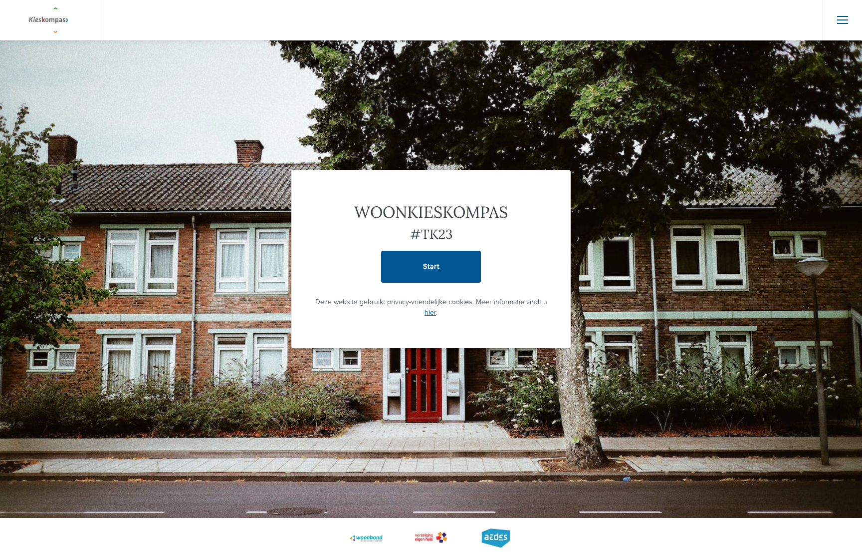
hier (430, 312)
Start (431, 266)
